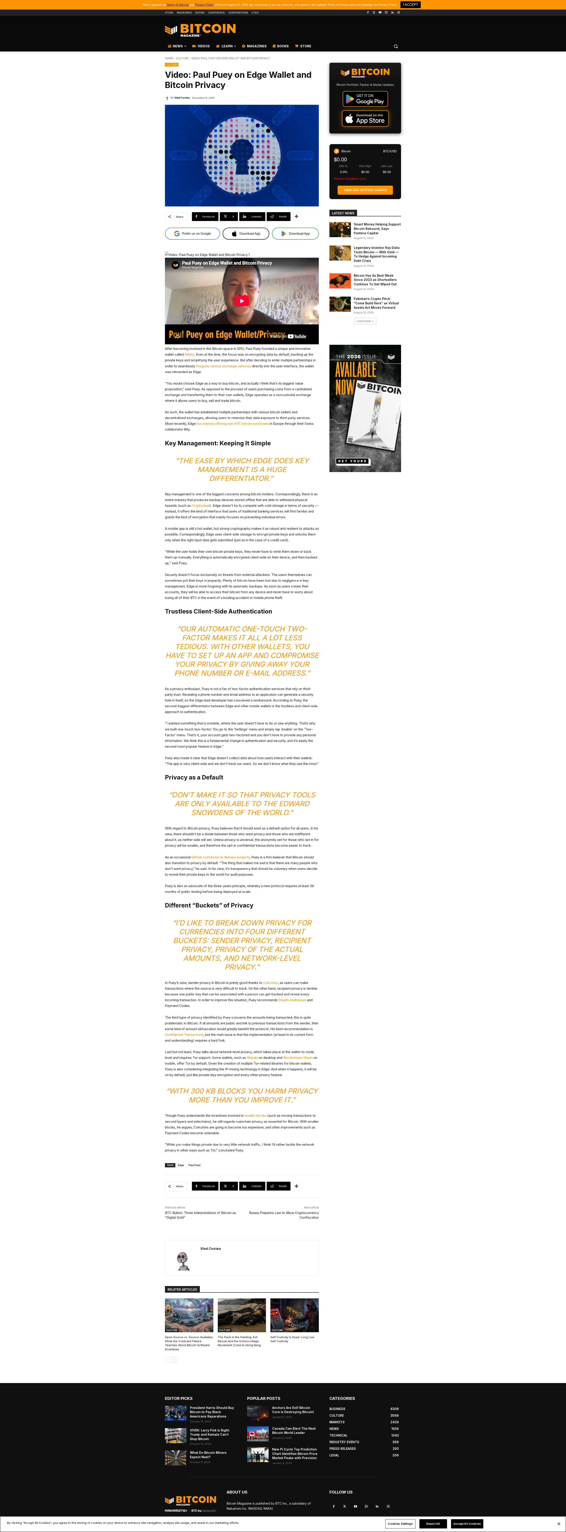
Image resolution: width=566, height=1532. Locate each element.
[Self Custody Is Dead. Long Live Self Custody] (294, 1315)
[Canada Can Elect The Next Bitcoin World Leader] (258, 1433)
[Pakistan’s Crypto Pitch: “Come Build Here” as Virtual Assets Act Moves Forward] (340, 304)
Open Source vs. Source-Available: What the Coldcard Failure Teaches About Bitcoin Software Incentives (189, 1343)
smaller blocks (255, 1115)
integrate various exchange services (223, 366)
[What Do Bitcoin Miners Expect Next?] (175, 1457)
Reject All (433, 1523)
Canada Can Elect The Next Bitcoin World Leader (294, 1431)
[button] (395, 46)
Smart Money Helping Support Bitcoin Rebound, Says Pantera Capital (377, 228)
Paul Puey (195, 1165)
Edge (181, 1165)
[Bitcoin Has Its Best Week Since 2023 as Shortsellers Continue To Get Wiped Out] (340, 280)
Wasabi (252, 1058)
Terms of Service (178, 4)
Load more (364, 321)
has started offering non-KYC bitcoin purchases (233, 423)
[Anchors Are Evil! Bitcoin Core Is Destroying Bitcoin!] (258, 1413)
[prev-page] (167, 1360)
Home (169, 58)
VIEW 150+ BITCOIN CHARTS (365, 190)
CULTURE (182, 58)
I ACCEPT (410, 4)
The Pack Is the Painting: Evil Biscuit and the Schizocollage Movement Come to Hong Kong (239, 1341)
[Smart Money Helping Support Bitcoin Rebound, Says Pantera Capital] (340, 229)
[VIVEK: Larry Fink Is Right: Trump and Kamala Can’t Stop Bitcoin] (175, 1435)
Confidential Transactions (184, 1035)
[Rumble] (386, 12)
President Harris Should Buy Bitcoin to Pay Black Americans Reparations (212, 1412)
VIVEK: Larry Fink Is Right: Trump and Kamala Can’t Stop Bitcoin (210, 1434)
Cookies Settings (400, 1523)
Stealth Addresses (292, 1000)
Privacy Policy (204, 4)
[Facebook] (367, 12)
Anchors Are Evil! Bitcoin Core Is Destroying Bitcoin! (293, 1410)
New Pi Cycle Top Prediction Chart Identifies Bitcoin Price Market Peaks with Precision (294, 1453)
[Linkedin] (392, 12)
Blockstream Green (298, 1058)
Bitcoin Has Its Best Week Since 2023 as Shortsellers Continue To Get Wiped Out (375, 280)
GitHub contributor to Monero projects (220, 857)
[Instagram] (398, 12)
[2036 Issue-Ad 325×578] (365, 408)
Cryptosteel (201, 505)
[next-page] (175, 1360)
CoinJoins (270, 983)
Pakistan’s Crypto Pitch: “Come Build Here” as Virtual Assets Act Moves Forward (376, 303)
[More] (296, 216)
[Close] (559, 1524)
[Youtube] (380, 12)
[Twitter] (374, 12)
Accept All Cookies (467, 1523)
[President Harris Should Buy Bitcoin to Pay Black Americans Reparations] (175, 1413)
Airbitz (189, 354)
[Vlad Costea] (168, 97)
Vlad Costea (181, 97)
